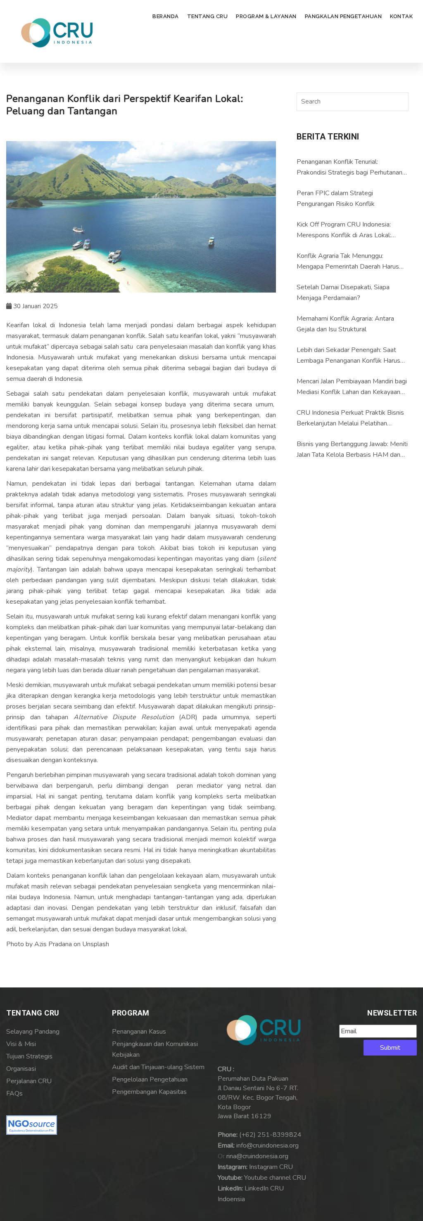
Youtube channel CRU (275, 1177)
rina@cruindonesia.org (257, 1156)
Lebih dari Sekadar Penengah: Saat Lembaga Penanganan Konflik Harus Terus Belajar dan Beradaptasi (348, 355)
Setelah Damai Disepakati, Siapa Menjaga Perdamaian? (343, 292)
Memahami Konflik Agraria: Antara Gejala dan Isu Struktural (345, 324)
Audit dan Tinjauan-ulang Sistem (158, 1067)
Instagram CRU (271, 1166)
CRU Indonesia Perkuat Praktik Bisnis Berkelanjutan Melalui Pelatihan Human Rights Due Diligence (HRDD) (350, 418)
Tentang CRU (207, 16)
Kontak (401, 16)
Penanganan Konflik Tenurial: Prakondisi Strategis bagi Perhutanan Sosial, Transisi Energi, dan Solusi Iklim (351, 167)
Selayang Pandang (32, 1031)
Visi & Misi (21, 1044)
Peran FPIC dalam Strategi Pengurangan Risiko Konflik (336, 198)
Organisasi (21, 1068)
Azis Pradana (53, 944)
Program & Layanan (266, 16)
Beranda (165, 16)
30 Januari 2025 (34, 306)
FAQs (14, 1093)
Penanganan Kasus (139, 1031)
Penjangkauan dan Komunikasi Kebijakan (155, 1049)
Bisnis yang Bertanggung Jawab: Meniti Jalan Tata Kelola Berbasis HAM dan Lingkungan (352, 449)
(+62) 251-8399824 (270, 1134)
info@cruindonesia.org (267, 1145)
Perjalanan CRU (29, 1081)
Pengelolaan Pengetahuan (150, 1079)
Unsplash (95, 944)
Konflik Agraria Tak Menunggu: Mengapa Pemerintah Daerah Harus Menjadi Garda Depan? (348, 261)
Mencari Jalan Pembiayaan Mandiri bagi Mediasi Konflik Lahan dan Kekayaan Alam (352, 387)
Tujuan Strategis (29, 1056)
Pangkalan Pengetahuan (343, 16)
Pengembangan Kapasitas (149, 1091)
